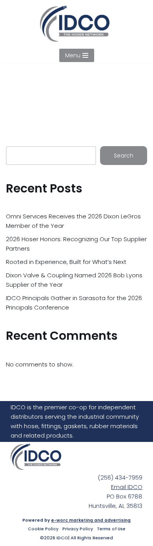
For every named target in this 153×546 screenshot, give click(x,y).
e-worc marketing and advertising (91, 520)
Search (123, 155)
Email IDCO (126, 487)
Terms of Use (111, 529)
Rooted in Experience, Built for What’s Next (66, 262)
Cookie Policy (43, 529)
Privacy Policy (77, 529)
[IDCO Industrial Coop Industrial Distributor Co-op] (76, 23)
